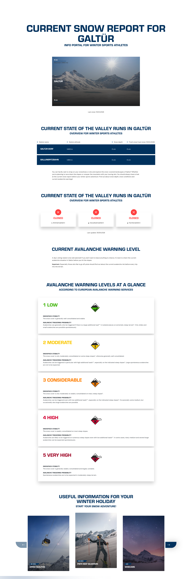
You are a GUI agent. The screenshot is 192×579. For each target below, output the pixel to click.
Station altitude (74, 142)
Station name (44, 142)
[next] (170, 545)
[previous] (21, 545)
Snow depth (118, 142)
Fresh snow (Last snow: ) (141, 142)
